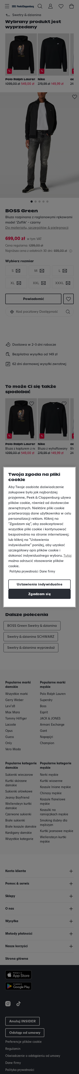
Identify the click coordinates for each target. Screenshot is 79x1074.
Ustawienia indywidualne (39, 584)
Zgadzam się (39, 594)
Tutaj (67, 555)
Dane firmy (47, 571)
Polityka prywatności (23, 571)
